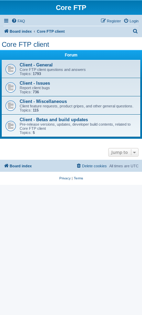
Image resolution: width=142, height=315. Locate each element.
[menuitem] (18, 21)
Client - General (36, 64)
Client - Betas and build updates (54, 119)
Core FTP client (25, 44)
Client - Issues (35, 83)
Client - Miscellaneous (43, 101)
